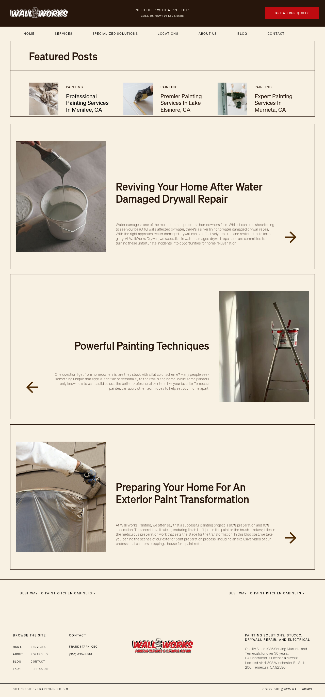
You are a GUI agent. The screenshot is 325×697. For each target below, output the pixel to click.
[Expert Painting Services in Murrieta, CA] (232, 99)
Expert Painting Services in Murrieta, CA (273, 102)
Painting (74, 87)
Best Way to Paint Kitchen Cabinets (265, 593)
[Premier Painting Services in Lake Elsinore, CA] (138, 99)
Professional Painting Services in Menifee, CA (87, 102)
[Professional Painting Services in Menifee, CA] (43, 99)
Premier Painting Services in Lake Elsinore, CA (181, 102)
